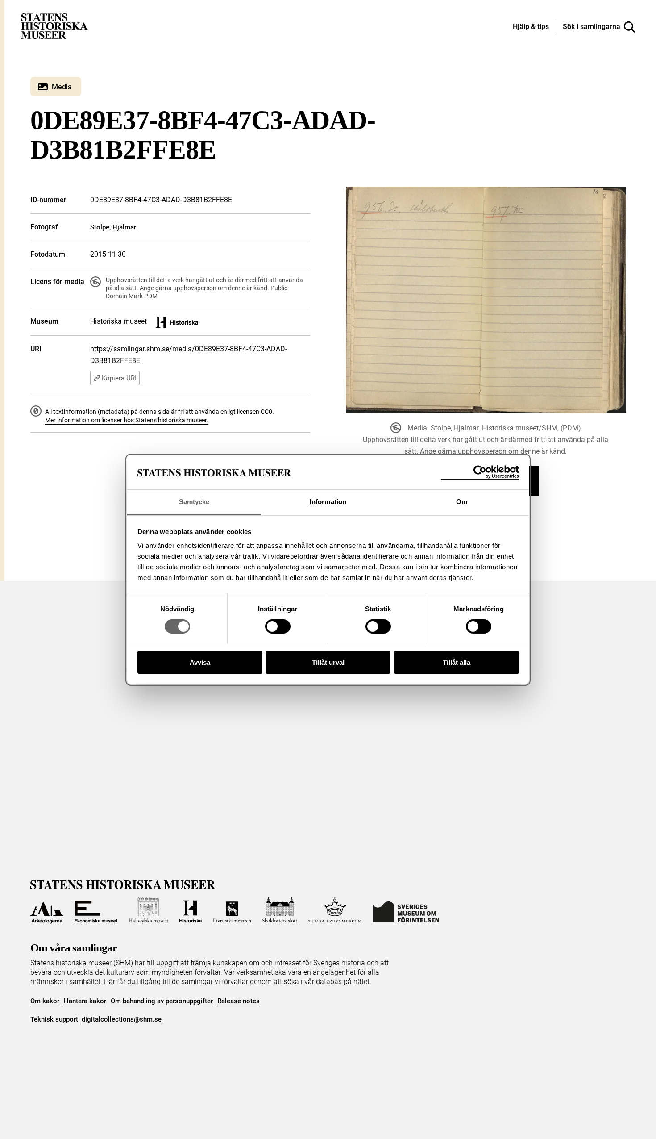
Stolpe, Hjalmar (113, 227)
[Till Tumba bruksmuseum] (335, 910)
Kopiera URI (119, 378)
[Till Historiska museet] (190, 910)
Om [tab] (461, 501)
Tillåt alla (456, 662)
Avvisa (200, 662)
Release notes (238, 1001)
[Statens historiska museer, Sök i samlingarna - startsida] (54, 25)
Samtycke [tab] (194, 501)
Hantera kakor (85, 1001)
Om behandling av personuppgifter (162, 1001)
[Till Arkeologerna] (46, 910)
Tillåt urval (328, 662)
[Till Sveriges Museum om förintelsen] (406, 910)
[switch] (278, 626)
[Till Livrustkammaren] (232, 910)
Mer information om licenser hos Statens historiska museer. (126, 420)
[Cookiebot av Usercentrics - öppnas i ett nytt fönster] (480, 472)
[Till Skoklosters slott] (279, 910)
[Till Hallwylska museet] (148, 910)
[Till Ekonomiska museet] (96, 910)
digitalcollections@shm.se (122, 1019)
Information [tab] (328, 501)
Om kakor (44, 1001)
